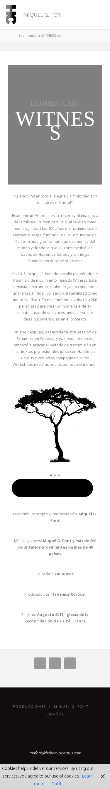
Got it (56, 783)
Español (55, 714)
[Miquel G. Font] (10, 15)
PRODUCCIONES (29, 706)
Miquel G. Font (44, 15)
